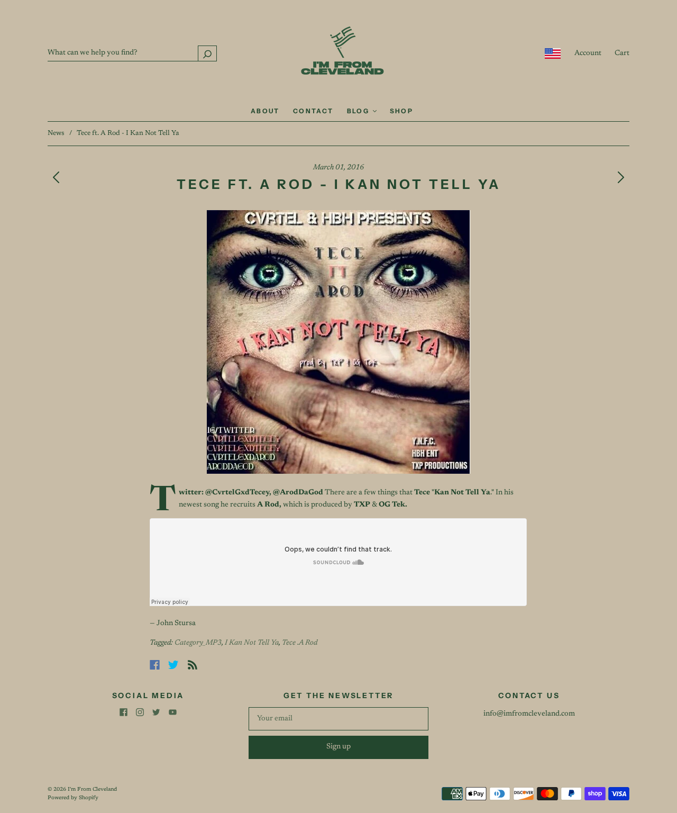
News (56, 133)
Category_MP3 (198, 643)
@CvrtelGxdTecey (237, 492)
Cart (622, 53)
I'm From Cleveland (92, 789)
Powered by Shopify (73, 798)
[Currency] (553, 53)
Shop (402, 111)
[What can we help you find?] (132, 53)
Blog (359, 111)
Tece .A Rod (299, 643)
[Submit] (207, 53)
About (265, 111)
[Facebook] (154, 665)
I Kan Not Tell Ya (252, 643)
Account (587, 53)
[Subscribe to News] (192, 665)
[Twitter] (173, 665)
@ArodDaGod (298, 492)
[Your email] (338, 718)
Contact (313, 111)
